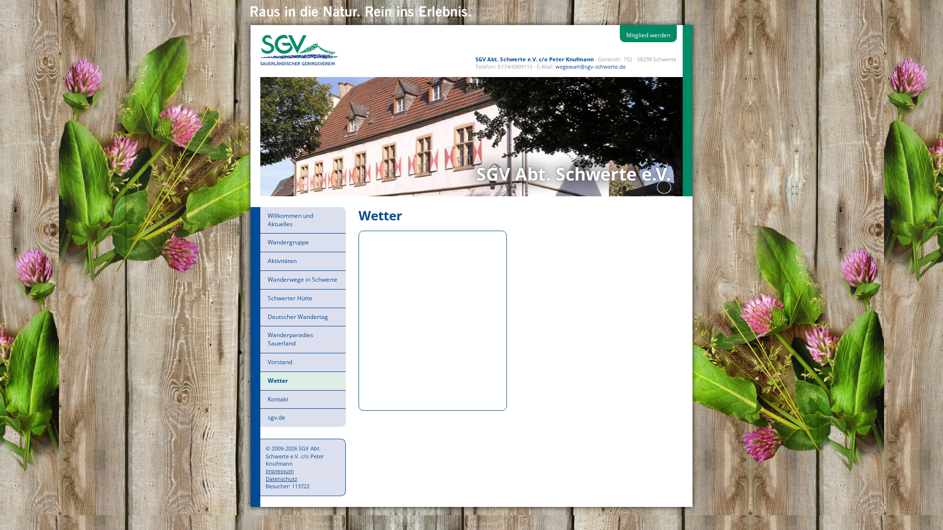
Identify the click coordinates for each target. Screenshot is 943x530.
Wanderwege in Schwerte (302, 279)
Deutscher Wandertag (298, 317)
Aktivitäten (282, 261)
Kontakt (278, 399)
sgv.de (276, 417)
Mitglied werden (648, 35)
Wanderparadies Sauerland (290, 339)
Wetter (278, 380)
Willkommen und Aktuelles (290, 220)
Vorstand (280, 362)
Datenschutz (281, 478)
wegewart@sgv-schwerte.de (590, 66)
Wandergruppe (288, 242)
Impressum (280, 471)
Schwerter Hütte (290, 298)
